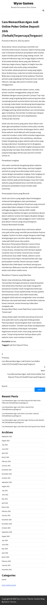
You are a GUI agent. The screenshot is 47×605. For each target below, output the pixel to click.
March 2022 (5, 457)
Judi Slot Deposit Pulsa (18, 345)
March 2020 (5, 557)
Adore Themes (10, 602)
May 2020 (5, 549)
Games (13, 341)
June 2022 (5, 449)
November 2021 (7, 474)
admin (27, 40)
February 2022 (6, 461)
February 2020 (6, 561)
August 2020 (6, 536)
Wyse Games (23, 3)
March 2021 (5, 507)
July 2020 (5, 540)
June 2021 (5, 495)
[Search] (43, 10)
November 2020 (7, 524)
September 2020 (7, 532)
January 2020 (6, 565)
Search (4, 386)
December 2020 (7, 520)
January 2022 (6, 466)
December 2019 (7, 570)
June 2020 (5, 544)
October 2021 (6, 478)
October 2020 (6, 528)
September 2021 (7, 482)
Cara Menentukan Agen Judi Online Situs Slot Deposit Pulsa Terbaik (23, 426)
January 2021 (6, 515)
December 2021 (7, 470)
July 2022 (5, 445)
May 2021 (5, 499)
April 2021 (5, 503)
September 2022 (7, 436)
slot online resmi (9, 585)
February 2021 (6, 511)
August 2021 (6, 486)
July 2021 (5, 490)
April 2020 (5, 553)
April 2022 (5, 453)
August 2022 (6, 441)
